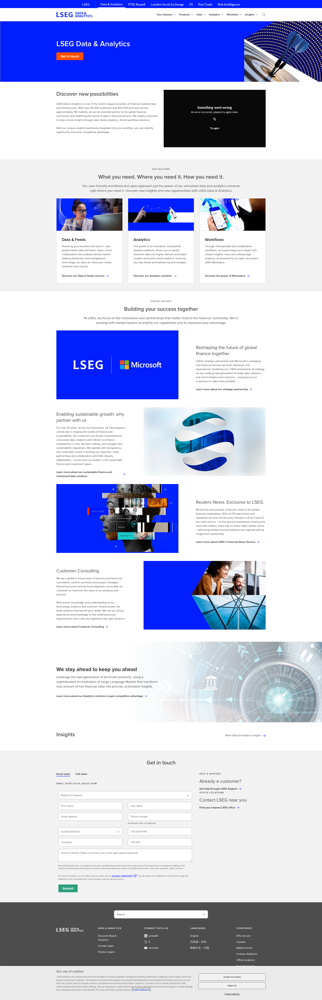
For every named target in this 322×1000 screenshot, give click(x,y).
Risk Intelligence (229, 4)
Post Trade (205, 4)
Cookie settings (232, 994)
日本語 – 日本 (198, 942)
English (194, 936)
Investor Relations (246, 954)
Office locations (245, 960)
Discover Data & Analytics (107, 938)
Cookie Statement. (141, 989)
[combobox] (125, 795)
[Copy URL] (214, 119)
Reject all (232, 985)
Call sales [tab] (81, 774)
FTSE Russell (136, 4)
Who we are (243, 936)
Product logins (106, 952)
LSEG (86, 4)
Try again (214, 128)
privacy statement (122, 876)
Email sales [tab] (63, 774)
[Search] (264, 15)
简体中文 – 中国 (199, 948)
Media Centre (244, 948)
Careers (241, 942)
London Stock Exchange (167, 4)
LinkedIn (153, 936)
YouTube (153, 948)
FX (191, 4)
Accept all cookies (232, 977)
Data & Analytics (111, 4)
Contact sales (106, 946)
